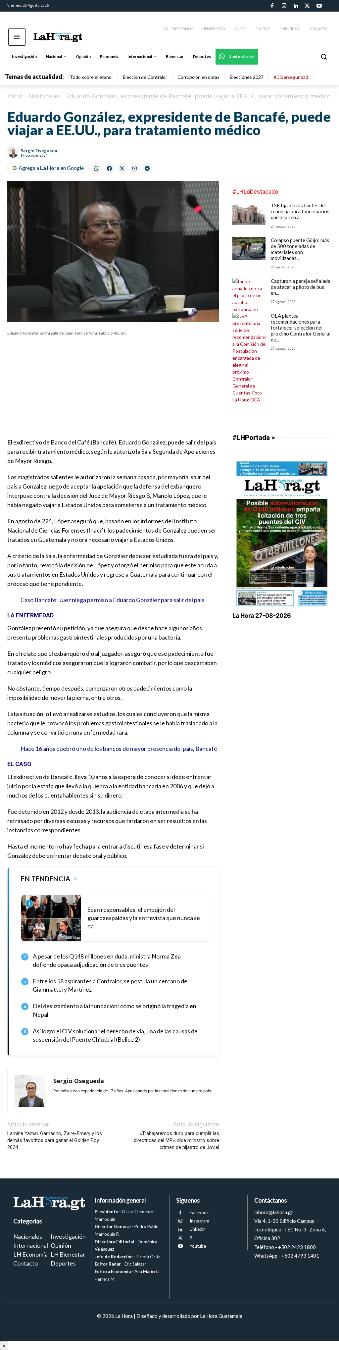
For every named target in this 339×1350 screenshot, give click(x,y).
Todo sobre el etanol (91, 77)
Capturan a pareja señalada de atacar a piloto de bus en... (300, 287)
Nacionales (44, 96)
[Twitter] (307, 6)
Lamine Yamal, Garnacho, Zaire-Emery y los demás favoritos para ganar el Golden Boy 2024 (54, 1140)
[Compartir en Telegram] (147, 168)
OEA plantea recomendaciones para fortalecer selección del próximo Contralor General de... (300, 327)
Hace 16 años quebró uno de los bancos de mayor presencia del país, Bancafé (119, 748)
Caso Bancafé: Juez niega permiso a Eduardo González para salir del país (112, 599)
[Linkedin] (296, 6)
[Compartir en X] (122, 168)
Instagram (199, 1220)
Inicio (15, 96)
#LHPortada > (253, 437)
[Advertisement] (113, 391)
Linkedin (198, 1229)
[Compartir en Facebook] (109, 168)
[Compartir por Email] (134, 168)
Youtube (198, 1246)
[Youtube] (319, 6)
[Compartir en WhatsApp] (96, 168)
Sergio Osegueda (39, 150)
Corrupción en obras (198, 77)
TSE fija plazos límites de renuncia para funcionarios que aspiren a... (300, 211)
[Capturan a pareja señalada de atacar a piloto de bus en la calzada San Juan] (249, 295)
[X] (180, 1238)
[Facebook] (272, 6)
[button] (324, 57)
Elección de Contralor (145, 77)
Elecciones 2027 (247, 77)
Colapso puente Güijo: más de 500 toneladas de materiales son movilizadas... (300, 249)
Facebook (199, 1212)
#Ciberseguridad (291, 77)
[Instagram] (284, 6)
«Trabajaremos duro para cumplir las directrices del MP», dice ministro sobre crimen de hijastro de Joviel (176, 1140)
